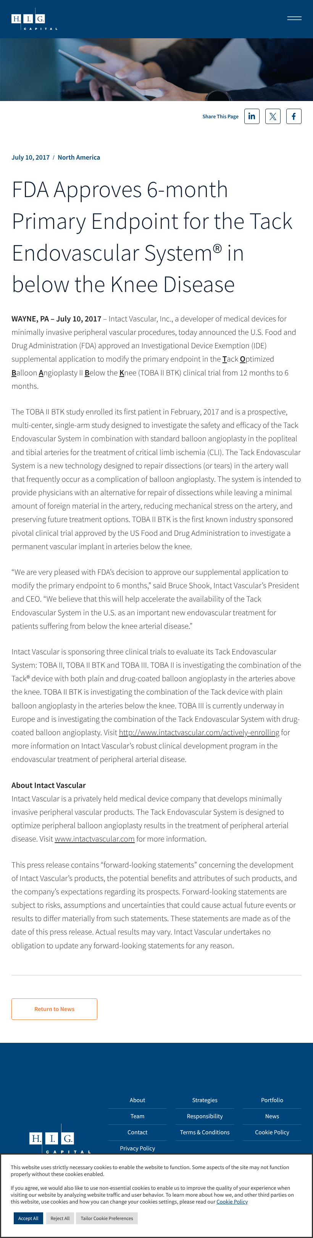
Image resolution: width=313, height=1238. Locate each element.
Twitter (273, 116)
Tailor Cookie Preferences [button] (107, 1218)
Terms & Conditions (205, 1132)
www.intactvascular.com (95, 838)
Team (138, 1116)
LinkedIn (252, 116)
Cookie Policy (272, 1132)
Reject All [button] (60, 1218)
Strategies (205, 1100)
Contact (137, 1132)
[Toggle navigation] (292, 19)
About (137, 1100)
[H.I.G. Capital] (34, 19)
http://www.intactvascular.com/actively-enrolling (199, 732)
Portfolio (272, 1100)
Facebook (294, 116)
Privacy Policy (137, 1148)
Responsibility (205, 1116)
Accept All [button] (28, 1218)
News (272, 1116)
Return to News (54, 1009)
